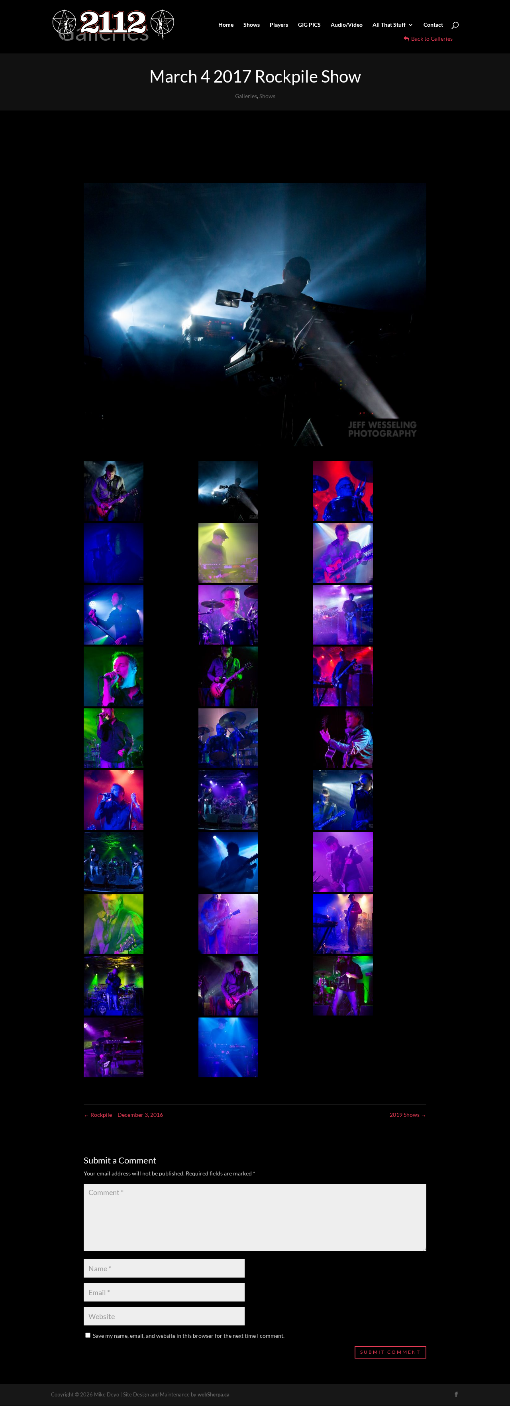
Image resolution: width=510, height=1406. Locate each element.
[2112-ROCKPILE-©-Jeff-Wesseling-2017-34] (249, 676)
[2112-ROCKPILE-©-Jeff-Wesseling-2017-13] (134, 676)
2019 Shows (408, 1114)
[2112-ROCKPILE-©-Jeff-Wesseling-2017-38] (364, 800)
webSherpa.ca (214, 1394)
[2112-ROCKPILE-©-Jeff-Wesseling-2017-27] (134, 986)
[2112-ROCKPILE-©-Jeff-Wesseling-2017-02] (249, 1047)
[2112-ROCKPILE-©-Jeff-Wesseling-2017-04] (134, 491)
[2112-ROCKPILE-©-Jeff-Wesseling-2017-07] (134, 615)
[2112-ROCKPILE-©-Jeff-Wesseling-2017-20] (364, 986)
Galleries (246, 96)
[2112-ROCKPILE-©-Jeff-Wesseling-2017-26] (364, 862)
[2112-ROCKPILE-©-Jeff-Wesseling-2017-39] (249, 924)
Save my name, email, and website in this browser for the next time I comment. (188, 1335)
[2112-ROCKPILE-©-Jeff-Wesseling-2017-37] (364, 491)
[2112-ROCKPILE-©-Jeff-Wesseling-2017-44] (134, 800)
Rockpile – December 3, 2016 (123, 1114)
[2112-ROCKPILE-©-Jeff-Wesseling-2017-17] (134, 924)
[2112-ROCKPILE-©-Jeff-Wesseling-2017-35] (134, 738)
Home (225, 25)
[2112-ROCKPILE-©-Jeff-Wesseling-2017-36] (364, 676)
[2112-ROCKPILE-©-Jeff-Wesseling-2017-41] (134, 553)
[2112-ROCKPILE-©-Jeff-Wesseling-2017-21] (249, 862)
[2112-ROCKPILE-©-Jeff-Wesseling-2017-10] (364, 615)
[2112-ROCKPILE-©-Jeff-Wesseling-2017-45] (249, 800)
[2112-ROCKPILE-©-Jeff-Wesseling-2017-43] (249, 738)
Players (279, 25)
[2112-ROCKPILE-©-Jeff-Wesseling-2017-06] (249, 615)
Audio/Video (347, 25)
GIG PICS (309, 25)
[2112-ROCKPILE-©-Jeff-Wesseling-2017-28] (364, 738)
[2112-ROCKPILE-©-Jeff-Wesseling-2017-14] (134, 1047)
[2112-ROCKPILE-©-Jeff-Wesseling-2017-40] (364, 924)
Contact (433, 25)
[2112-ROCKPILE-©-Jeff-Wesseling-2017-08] (364, 553)
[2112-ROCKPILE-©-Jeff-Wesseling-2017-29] (249, 553)
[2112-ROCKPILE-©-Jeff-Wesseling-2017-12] (249, 986)
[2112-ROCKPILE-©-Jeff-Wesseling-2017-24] (134, 862)
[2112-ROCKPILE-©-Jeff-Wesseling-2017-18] (249, 491)
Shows (251, 25)
